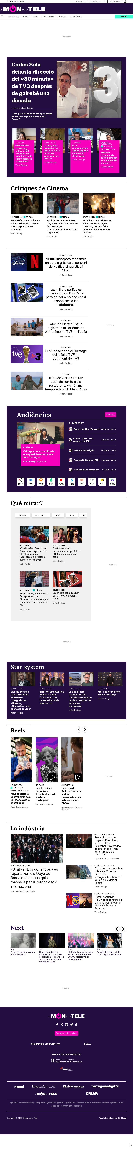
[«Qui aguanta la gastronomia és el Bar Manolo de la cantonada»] (21, 759)
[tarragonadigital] (105, 1087)
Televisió (25, 16)
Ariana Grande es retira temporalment (23, 953)
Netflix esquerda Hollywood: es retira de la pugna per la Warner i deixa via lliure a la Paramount (108, 902)
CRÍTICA (29, 217)
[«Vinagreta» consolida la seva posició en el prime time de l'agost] (40, 435)
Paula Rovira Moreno (19, 807)
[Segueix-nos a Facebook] (57, 1025)
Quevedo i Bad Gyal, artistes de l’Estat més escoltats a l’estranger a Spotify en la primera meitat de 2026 (51, 957)
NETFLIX (22, 515)
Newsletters (95, 1)
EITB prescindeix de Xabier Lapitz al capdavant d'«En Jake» (80, 150)
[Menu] (2, 16)
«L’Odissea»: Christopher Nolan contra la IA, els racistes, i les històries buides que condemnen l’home (97, 226)
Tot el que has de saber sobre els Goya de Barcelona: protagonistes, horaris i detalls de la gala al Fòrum (108, 875)
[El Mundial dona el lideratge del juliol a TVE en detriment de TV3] (27, 354)
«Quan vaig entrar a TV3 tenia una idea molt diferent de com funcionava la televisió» (23, 155)
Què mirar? (62, 16)
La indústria (76, 16)
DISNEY (86, 515)
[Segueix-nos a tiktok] (76, 1025)
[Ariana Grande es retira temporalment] (23, 940)
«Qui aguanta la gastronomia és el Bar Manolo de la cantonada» (21, 798)
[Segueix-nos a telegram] (71, 1025)
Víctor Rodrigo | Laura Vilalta (23, 891)
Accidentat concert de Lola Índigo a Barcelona (109, 953)
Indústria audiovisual (106, 143)
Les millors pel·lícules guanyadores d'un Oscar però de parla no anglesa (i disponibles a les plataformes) (66, 297)
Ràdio (36, 16)
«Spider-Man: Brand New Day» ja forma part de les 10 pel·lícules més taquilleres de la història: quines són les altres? (33, 554)
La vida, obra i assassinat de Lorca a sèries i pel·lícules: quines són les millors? (52, 152)
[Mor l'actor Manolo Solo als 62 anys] (110, 679)
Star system (47, 16)
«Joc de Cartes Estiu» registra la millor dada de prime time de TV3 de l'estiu (66, 327)
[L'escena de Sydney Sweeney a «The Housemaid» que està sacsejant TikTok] (72, 759)
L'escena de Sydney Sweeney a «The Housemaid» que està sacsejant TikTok (71, 796)
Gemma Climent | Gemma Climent (72, 808)
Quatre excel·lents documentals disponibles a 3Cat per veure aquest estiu (67, 552)
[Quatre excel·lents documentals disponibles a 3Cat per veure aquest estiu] (67, 534)
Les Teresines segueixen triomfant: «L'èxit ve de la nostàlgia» (46, 794)
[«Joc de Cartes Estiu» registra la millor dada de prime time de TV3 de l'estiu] (27, 327)
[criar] (92, 1094)
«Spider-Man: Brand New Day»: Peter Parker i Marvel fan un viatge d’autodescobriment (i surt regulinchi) (62, 226)
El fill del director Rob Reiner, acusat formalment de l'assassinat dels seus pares (52, 697)
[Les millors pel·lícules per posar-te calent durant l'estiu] (67, 579)
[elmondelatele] (46, 1094)
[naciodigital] (19, 1087)
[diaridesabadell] (43, 1087)
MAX (72, 515)
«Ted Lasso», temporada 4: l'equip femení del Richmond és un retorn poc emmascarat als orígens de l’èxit (34, 599)
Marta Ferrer (52, 236)
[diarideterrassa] (73, 1087)
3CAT (58, 515)
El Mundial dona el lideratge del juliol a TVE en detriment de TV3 (66, 354)
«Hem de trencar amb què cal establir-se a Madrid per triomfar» (109, 157)
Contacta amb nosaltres (66, 1033)
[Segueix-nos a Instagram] (66, 1025)
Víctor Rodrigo (27, 108)
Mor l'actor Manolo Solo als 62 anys (109, 693)
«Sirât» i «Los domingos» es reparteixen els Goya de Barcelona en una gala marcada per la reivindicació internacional (34, 878)
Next (13, 949)
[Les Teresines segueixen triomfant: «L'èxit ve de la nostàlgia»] (47, 759)
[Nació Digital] (25, 10)
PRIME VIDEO (40, 515)
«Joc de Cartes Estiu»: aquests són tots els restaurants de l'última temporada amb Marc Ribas (66, 383)
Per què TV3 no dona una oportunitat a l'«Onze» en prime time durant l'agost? (32, 116)
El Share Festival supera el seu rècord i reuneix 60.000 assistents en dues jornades (80, 956)
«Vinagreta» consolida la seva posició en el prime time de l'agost (39, 454)
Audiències (13, 16)
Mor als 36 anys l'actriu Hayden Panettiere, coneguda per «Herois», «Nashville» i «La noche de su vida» (21, 700)
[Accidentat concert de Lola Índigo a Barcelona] (109, 940)
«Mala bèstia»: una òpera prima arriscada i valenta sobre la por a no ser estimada (25, 225)
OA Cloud (122, 1118)
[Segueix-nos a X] (62, 1025)
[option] (27, 215)
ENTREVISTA (108, 146)
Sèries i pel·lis (50, 142)
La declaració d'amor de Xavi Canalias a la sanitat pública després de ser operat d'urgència (80, 698)
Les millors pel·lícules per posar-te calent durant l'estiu (66, 595)
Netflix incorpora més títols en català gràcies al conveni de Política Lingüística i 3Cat (66, 264)
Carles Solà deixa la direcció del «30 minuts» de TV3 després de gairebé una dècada (33, 82)
